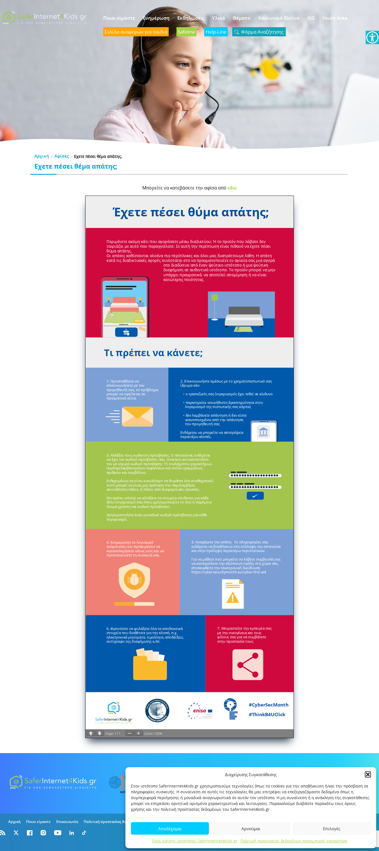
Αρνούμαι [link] (250, 828)
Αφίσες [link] (61, 156)
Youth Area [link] (334, 18)
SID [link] (311, 18)
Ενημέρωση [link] (156, 18)
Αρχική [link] (41, 156)
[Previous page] (91, 733)
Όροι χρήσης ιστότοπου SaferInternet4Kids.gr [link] (194, 841)
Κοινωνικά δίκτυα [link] (279, 18)
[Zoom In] (138, 733)
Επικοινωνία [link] (67, 821)
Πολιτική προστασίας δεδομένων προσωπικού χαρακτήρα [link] (293, 841)
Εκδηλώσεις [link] (190, 18)
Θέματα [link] (242, 18)
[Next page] (99, 733)
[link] (372, 37)
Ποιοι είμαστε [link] (119, 18)
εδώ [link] (232, 188)
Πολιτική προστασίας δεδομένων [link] (113, 821)
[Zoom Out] (129, 733)
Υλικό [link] (218, 18)
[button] (368, 774)
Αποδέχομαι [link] (170, 828)
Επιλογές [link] (331, 828)
